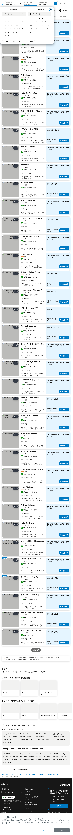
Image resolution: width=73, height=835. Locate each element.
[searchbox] (14, 4)
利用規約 (27, 792)
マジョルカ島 (41, 774)
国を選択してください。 (8, 789)
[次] (50, 10)
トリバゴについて (6, 810)
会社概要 (27, 794)
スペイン (21, 774)
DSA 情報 (27, 799)
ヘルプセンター (29, 811)
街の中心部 (54, 10)
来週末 (31, 41)
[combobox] (14, 3)
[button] (13, 4)
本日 (7, 41)
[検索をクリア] (20, 3)
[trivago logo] (2, 3)
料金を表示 (63, 33)
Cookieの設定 (29, 802)
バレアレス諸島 (30, 774)
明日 (14, 41)
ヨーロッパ (13, 774)
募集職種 (3, 812)
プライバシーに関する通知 (32, 797)
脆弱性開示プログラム (31, 804)
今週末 (22, 41)
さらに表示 (6, 742)
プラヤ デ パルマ (51, 774)
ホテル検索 (5, 774)
